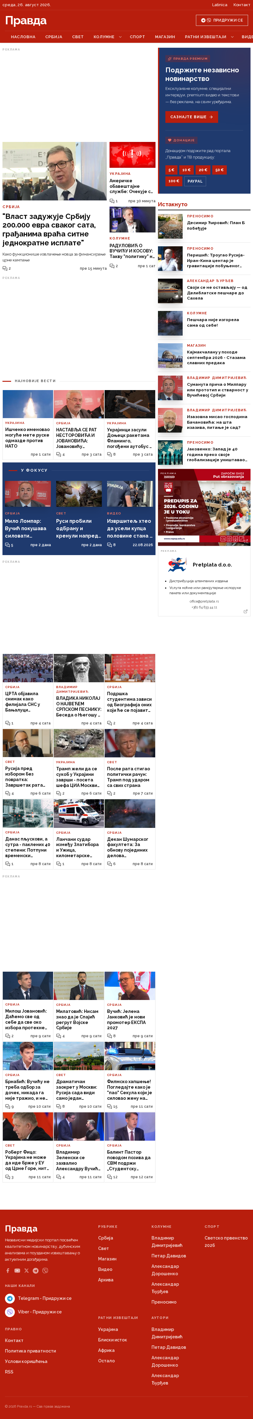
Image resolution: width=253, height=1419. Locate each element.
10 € (186, 170)
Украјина (108, 1329)
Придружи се (228, 20)
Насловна (23, 36)
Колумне (104, 36)
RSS (9, 1371)
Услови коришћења (26, 1361)
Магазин (165, 36)
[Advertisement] (79, 96)
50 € (219, 170)
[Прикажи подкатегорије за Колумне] (120, 37)
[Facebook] (7, 1270)
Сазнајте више (188, 117)
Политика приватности (30, 1350)
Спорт (137, 36)
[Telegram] (36, 1271)
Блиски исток (112, 1339)
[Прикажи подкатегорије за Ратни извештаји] (232, 37)
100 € (173, 181)
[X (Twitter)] (26, 1270)
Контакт (242, 4)
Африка (106, 1350)
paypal (195, 181)
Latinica (219, 4)
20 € (203, 170)
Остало (106, 1360)
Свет (78, 36)
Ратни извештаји (205, 36)
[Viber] (45, 1271)
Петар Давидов (168, 1255)
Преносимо (163, 1302)
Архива (106, 1279)
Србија (53, 36)
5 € (171, 170)
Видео (105, 1269)
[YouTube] (17, 1271)
